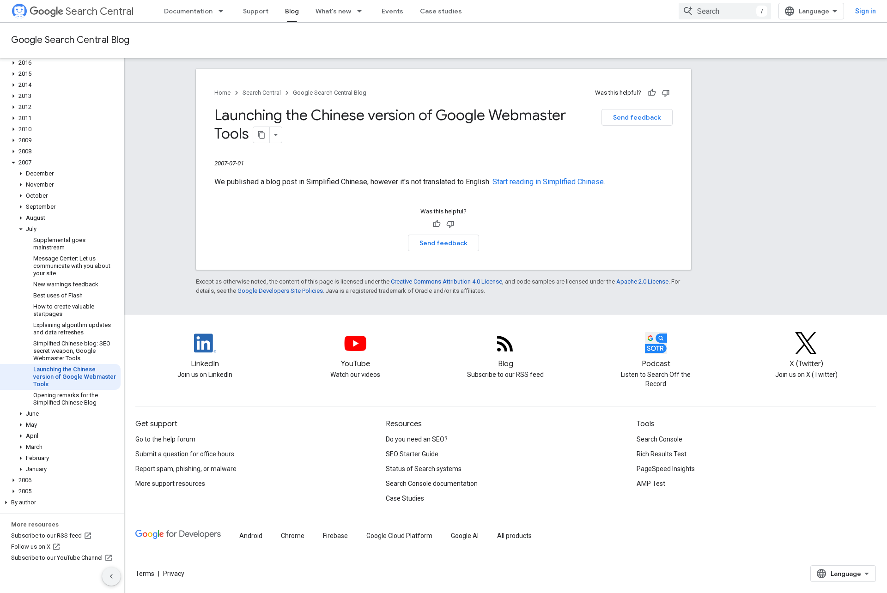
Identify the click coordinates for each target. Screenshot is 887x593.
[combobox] (725, 11)
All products (514, 535)
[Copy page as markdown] (261, 135)
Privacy (173, 573)
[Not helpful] (666, 93)
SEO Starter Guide (412, 454)
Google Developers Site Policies (280, 290)
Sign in (865, 11)
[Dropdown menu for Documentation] (224, 11)
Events (392, 11)
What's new (333, 11)
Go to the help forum (165, 439)
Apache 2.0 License (642, 281)
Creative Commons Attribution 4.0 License (446, 281)
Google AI (465, 535)
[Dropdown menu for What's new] (362, 11)
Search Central (100, 11)
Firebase (335, 535)
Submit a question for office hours (184, 454)
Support (255, 11)
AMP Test (651, 483)
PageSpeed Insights (666, 468)
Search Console (659, 439)
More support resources (170, 483)
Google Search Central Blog (70, 40)
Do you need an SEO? (417, 439)
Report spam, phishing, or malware (186, 468)
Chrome (292, 535)
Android (250, 535)
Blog (292, 11)
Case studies (441, 11)
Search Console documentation (432, 483)
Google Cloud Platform (399, 535)
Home (222, 92)
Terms (144, 573)
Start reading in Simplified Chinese (548, 181)
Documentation (188, 11)
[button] (60, 62)
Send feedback (637, 117)
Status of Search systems (424, 468)
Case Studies (405, 498)
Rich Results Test (662, 454)
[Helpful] (652, 93)
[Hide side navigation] (111, 576)
